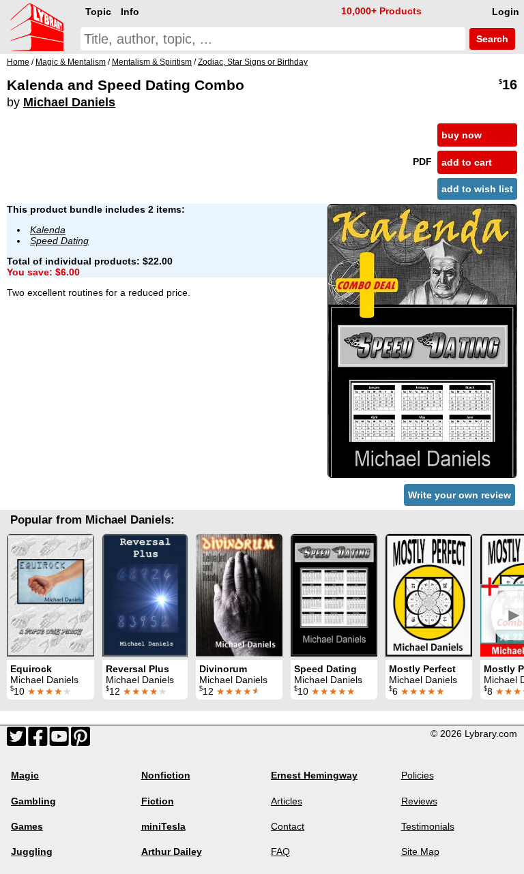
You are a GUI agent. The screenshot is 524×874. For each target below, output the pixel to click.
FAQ (280, 851)
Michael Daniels (69, 102)
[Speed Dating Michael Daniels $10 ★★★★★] (334, 595)
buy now (461, 135)
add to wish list (477, 188)
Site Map (420, 851)
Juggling (32, 851)
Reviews (419, 801)
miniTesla (163, 826)
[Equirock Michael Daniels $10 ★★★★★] (50, 595)
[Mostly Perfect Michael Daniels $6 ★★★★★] (428, 595)
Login (505, 11)
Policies (417, 775)
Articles (286, 801)
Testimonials (427, 826)
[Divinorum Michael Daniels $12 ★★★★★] (239, 595)
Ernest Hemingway (314, 775)
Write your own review (459, 494)
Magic (25, 775)
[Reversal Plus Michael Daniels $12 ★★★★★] (145, 595)
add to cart (466, 162)
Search (491, 38)
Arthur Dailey (171, 851)
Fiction (157, 801)
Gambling (33, 801)
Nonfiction (165, 775)
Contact (287, 826)
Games (27, 826)
